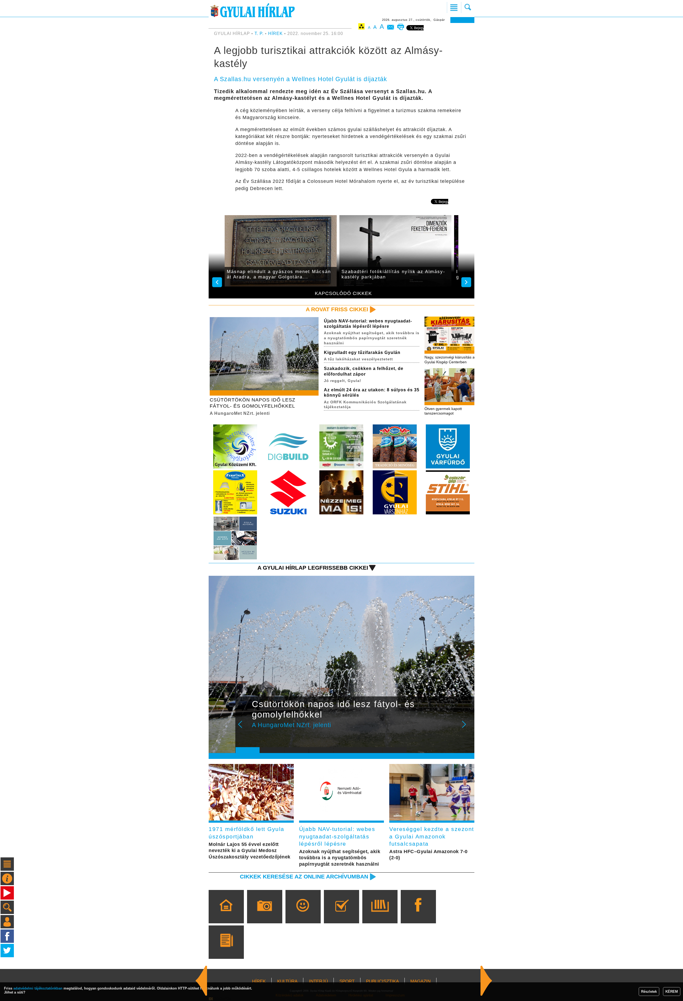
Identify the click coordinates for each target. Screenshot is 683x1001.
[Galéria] (265, 914)
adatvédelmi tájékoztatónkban (37, 988)
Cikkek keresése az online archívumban (304, 876)
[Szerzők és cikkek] (226, 950)
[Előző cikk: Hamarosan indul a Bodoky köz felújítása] (486, 981)
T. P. (260, 33)
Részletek (649, 992)
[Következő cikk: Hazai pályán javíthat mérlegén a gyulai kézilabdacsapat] (201, 981)
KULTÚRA (287, 981)
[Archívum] (380, 914)
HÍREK (275, 33)
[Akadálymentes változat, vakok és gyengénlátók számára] (361, 27)
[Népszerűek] (303, 914)
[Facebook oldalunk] (418, 914)
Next (466, 727)
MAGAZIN (420, 981)
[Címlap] (226, 914)
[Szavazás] (341, 914)
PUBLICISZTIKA (382, 981)
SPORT (347, 981)
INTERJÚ (318, 981)
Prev (243, 727)
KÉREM (671, 992)
